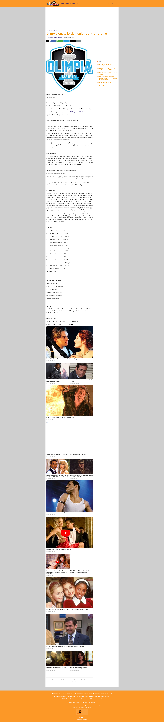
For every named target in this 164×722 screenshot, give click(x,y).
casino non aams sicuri (82, 693)
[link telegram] (113, 3)
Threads (73, 40)
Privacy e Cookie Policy (58, 693)
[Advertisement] (82, 20)
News (62, 3)
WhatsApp (60, 40)
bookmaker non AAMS (70, 693)
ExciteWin (69, 696)
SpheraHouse (84, 719)
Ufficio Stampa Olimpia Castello (54, 37)
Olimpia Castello (55, 30)
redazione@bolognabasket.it (84, 707)
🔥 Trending (100, 61)
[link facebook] (110, 3)
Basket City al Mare (74, 3)
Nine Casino (108, 696)
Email (79, 40)
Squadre (67, 3)
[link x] (108, 3)
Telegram (67, 40)
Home (48, 30)
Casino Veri (75, 696)
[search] (116, 3)
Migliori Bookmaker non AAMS (84, 698)
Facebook (53, 40)
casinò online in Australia (59, 696)
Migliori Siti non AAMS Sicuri (69, 698)
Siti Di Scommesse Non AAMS (86, 696)
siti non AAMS (108, 693)
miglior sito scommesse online (96, 693)
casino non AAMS (99, 696)
